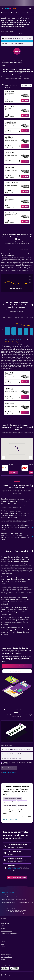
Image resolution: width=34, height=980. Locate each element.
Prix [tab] (9, 249)
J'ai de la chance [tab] (22, 805)
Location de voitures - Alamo (10, 817)
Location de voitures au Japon (18, 908)
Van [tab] (27, 317)
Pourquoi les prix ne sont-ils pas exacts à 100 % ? (16, 902)
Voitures (8, 908)
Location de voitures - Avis (10, 819)
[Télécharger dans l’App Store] (14, 968)
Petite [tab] (3, 317)
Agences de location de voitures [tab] (12, 798)
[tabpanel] (17, 273)
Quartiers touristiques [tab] (9, 802)
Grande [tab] (17, 317)
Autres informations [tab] (25, 249)
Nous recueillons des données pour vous (14, 899)
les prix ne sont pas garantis (8, 892)
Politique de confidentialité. (9, 772)
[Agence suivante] (30, 457)
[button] (2, 8)
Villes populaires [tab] (22, 802)
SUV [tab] (22, 317)
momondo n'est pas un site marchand (13, 897)
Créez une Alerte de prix (14, 868)
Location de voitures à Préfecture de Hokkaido (16, 910)
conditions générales (26, 771)
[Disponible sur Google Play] (5, 968)
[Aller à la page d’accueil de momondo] (10, 8)
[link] (25, 100)
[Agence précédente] (3, 457)
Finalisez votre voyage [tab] (10, 805)
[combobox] (7, 31)
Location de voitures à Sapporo (16, 911)
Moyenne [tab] (10, 317)
